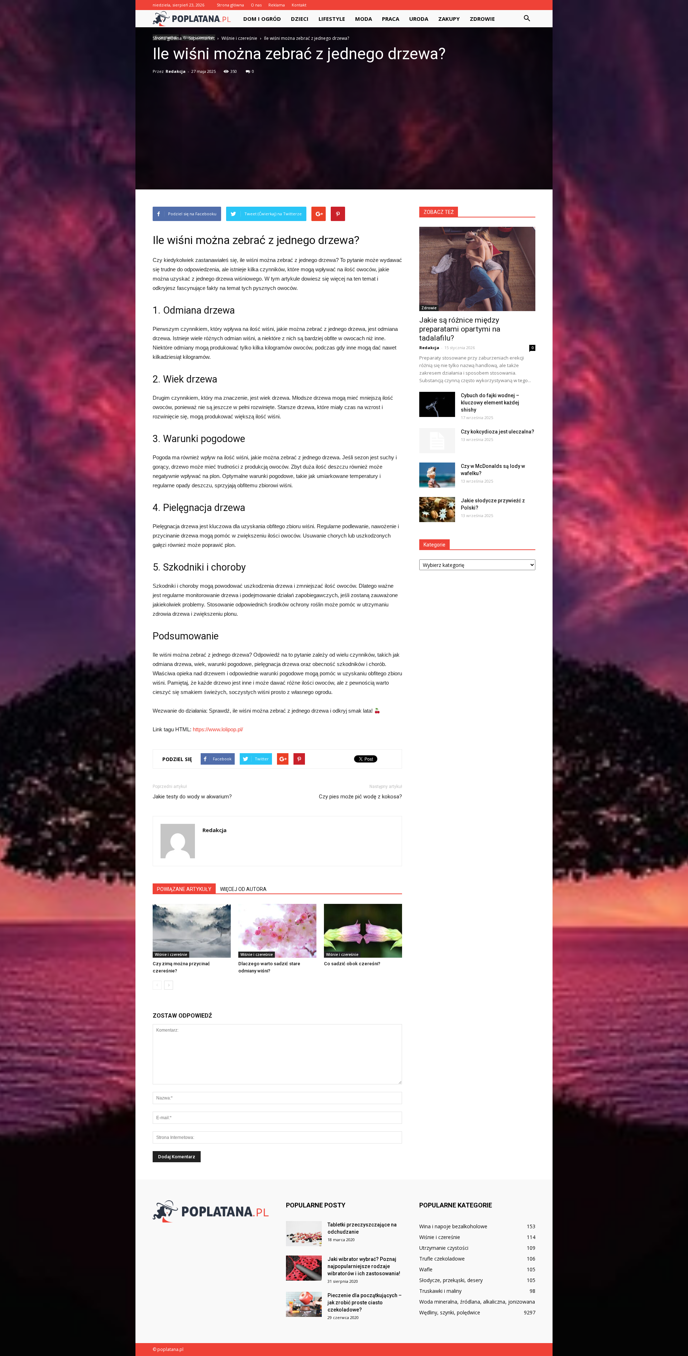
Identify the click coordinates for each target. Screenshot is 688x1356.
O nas (256, 5)
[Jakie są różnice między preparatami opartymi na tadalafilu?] (477, 269)
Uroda (418, 18)
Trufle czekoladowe (442, 1258)
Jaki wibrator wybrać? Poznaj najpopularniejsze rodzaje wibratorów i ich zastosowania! (364, 1266)
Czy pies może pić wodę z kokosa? (360, 796)
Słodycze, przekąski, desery (451, 1280)
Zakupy (449, 18)
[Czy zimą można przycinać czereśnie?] (192, 931)
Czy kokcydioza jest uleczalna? (497, 432)
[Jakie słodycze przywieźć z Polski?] (437, 509)
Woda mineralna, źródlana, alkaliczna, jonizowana (477, 1301)
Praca (390, 18)
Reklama (276, 5)
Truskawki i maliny (440, 1290)
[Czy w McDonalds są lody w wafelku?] (437, 475)
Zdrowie (482, 18)
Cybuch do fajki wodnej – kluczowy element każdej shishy (490, 403)
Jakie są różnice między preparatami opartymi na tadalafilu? (459, 329)
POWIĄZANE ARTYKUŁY (184, 889)
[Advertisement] (344, 128)
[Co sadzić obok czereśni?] (363, 931)
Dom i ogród (262, 18)
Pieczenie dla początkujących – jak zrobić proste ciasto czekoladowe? (365, 1302)
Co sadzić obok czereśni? (352, 963)
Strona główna (230, 5)
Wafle (426, 1269)
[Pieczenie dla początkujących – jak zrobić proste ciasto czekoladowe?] (304, 1304)
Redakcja (176, 71)
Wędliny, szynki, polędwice (449, 1312)
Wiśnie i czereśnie (171, 954)
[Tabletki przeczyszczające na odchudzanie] (304, 1233)
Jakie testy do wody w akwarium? (192, 796)
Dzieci (300, 18)
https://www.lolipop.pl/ (218, 729)
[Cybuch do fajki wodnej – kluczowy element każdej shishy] (437, 404)
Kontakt (299, 5)
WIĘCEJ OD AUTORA (243, 889)
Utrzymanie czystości (443, 1247)
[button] (526, 18)
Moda (363, 18)
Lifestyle (332, 18)
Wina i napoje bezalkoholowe (453, 1226)
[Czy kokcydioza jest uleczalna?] (437, 440)
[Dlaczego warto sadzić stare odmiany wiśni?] (277, 931)
